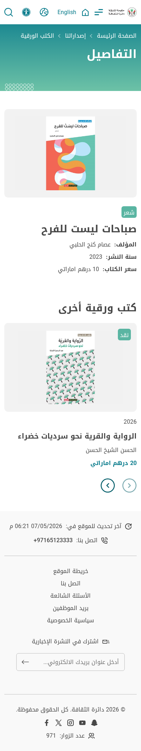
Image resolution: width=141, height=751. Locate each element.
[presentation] (129, 485)
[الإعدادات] (26, 12)
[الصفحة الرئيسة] (85, 12)
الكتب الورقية (37, 36)
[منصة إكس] (58, 722)
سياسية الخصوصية (70, 620)
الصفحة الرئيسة (117, 36)
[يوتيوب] (82, 722)
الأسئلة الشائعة (70, 595)
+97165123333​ (53, 540)
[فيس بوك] (46, 722)
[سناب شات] (94, 722)
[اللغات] (44, 12)
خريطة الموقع (70, 571)
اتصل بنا (71, 583)
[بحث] (8, 12)
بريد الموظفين (71, 608)
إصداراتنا (75, 36)
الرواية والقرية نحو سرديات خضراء (77, 436)
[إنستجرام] (70, 722)
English (66, 12)
